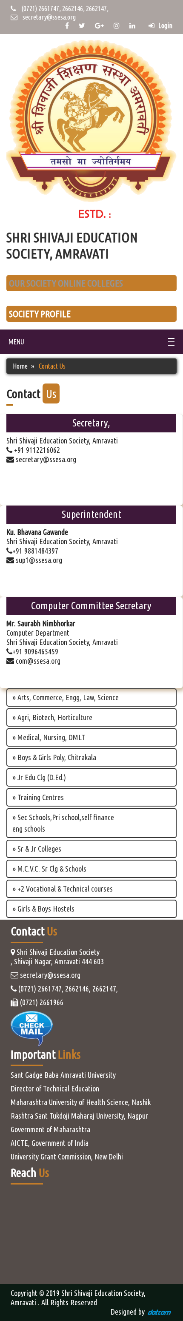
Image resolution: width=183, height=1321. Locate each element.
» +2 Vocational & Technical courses (62, 888)
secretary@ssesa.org (49, 17)
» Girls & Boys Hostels (43, 908)
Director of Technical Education (55, 1088)
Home (20, 366)
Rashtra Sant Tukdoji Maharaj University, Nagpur (79, 1115)
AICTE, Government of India (50, 1143)
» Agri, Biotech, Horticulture (52, 717)
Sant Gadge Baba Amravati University (63, 1075)
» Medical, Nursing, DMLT (48, 737)
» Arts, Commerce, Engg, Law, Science (65, 697)
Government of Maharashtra (50, 1129)
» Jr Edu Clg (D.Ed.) (39, 777)
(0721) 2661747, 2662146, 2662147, (62, 8)
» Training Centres (38, 797)
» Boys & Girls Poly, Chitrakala (54, 757)
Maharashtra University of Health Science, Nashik (81, 1102)
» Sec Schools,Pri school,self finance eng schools (63, 823)
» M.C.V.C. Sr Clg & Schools (49, 868)
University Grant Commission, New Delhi (67, 1156)
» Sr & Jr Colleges (36, 848)
